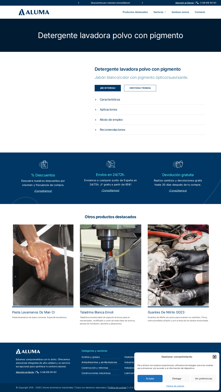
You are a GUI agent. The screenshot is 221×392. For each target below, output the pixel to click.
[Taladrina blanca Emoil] (110, 265)
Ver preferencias (203, 378)
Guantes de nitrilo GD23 (166, 312)
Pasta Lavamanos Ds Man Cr (33, 312)
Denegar (176, 378)
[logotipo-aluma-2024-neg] (28, 350)
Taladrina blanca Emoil (96, 312)
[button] (214, 356)
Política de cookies (175, 386)
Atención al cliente (25, 372)
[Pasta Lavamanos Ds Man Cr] (42, 265)
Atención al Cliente (184, 3)
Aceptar (150, 378)
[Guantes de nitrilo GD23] (178, 265)
